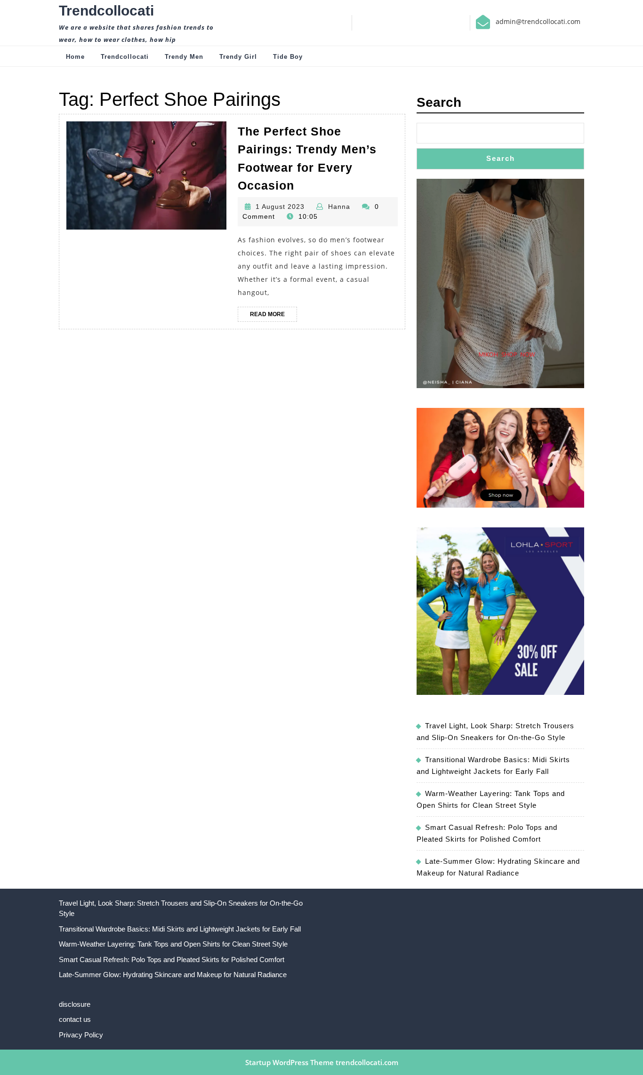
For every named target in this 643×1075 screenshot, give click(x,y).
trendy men (184, 56)
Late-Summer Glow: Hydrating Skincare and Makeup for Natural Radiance (173, 975)
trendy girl (238, 56)
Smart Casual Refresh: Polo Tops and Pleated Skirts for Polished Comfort (171, 960)
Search (439, 102)
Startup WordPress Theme (289, 1062)
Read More (273, 316)
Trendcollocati (106, 10)
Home (75, 56)
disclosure (74, 1004)
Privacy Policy (81, 1035)
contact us (75, 1019)
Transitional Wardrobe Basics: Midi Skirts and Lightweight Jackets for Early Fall (180, 929)
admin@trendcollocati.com (538, 21)
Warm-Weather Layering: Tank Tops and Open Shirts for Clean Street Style (173, 944)
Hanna (339, 206)
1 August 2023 (280, 206)
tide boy (288, 56)
